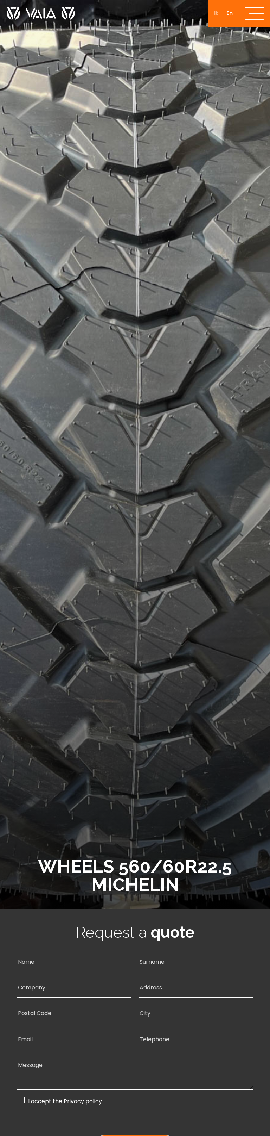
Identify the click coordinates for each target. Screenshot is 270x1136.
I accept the (65, 1101)
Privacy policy (83, 1101)
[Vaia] (41, 10)
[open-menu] (254, 13)
